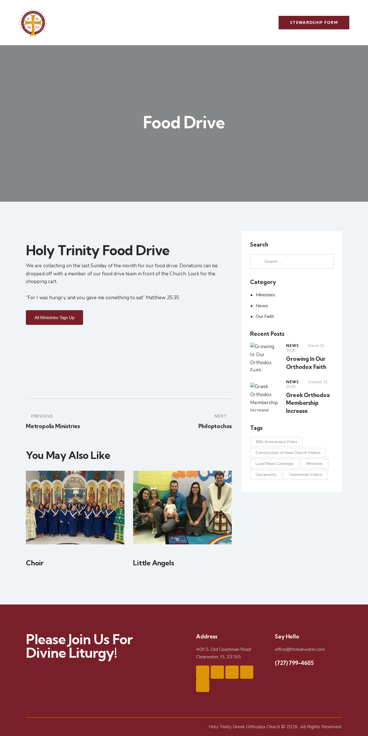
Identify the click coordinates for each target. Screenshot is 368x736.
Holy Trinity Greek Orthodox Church (244, 727)
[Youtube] (246, 672)
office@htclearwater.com (300, 649)
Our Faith (265, 316)
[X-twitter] (232, 672)
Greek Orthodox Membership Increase (308, 403)
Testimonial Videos (305, 474)
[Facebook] (202, 672)
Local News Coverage (275, 463)
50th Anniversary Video (276, 441)
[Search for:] (292, 261)
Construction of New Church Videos (288, 452)
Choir (35, 563)
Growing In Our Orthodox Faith (306, 362)
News (262, 306)
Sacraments (266, 474)
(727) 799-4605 (294, 662)
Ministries (265, 295)
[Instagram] (217, 672)
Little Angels (153, 563)
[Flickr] (202, 685)
